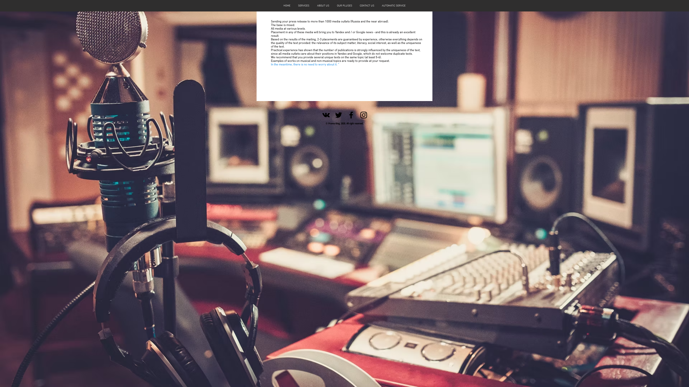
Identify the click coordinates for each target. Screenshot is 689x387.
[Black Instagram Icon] (363, 115)
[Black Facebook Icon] (351, 115)
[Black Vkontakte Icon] (326, 115)
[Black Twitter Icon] (338, 115)
